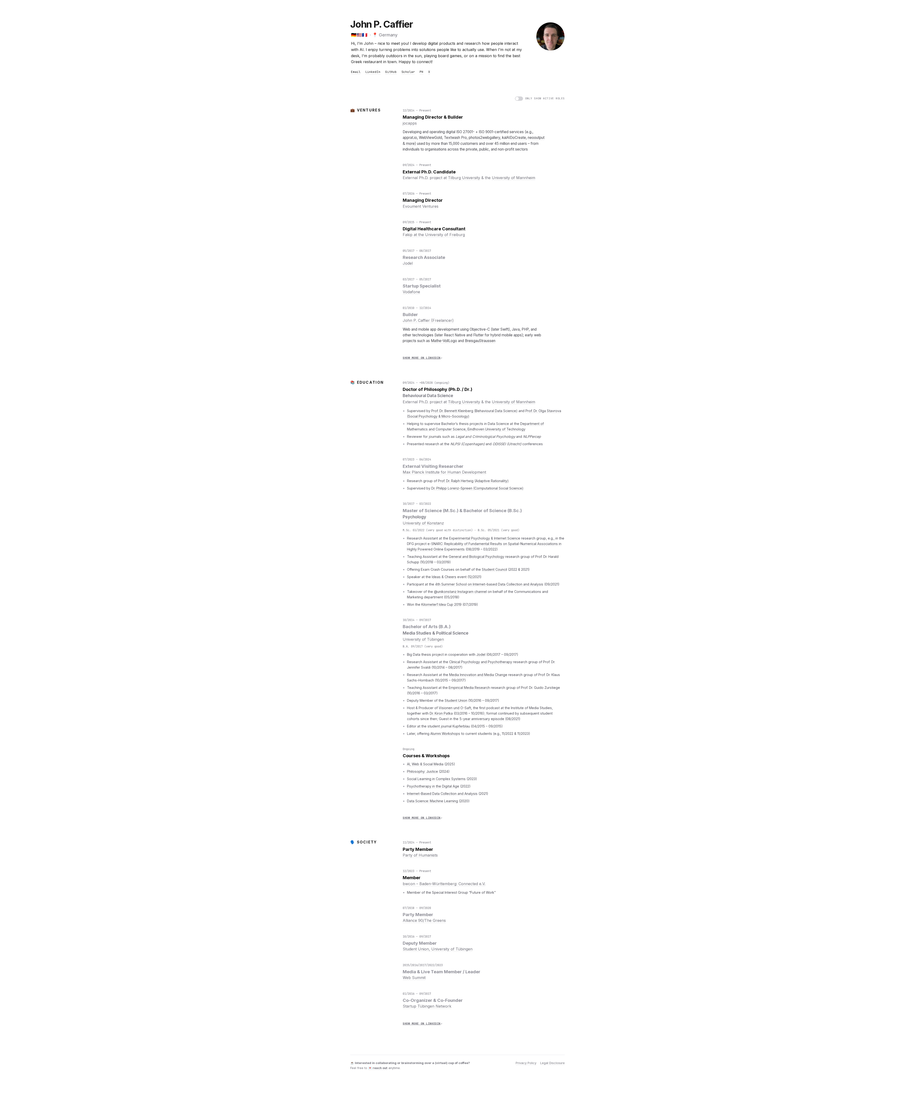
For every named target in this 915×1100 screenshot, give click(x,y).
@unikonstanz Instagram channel (460, 592)
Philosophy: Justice (422, 771)
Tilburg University (464, 177)
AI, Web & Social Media (425, 764)
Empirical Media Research (469, 688)
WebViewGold (430, 137)
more (410, 143)
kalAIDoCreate (514, 137)
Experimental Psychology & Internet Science (484, 538)
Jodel (408, 263)
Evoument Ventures (420, 206)
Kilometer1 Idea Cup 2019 (441, 604)
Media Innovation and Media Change (478, 675)
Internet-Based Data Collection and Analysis (442, 794)
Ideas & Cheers (444, 577)
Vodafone (411, 291)
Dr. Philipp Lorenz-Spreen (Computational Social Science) (477, 488)
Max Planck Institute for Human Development (444, 472)
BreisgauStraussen (480, 340)
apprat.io (410, 137)
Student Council (494, 569)
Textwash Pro (455, 137)
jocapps (410, 123)
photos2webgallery (484, 137)
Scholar (408, 72)
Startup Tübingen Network (427, 1006)
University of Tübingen (423, 639)
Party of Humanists (420, 855)
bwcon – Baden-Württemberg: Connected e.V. (444, 883)
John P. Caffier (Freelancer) (428, 320)
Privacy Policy (526, 1063)
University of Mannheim (513, 177)
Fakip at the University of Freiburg (434, 234)
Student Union (456, 700)
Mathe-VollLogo (444, 340)
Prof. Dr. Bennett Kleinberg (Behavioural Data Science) (474, 411)
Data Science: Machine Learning (432, 801)
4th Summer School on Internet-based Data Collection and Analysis (489, 584)
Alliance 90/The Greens (424, 920)
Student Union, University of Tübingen (438, 949)
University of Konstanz (423, 523)
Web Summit (414, 977)
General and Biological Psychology (476, 557)
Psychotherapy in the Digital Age (433, 786)
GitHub (391, 72)
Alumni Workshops (445, 734)
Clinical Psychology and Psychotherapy (480, 662)
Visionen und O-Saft (455, 708)
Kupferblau (461, 726)
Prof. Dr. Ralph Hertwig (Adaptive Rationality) (473, 481)
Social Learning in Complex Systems (436, 779)
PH (421, 72)
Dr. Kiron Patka (441, 713)
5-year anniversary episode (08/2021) (489, 719)
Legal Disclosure (552, 1063)
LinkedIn (373, 72)
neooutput (536, 137)
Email (356, 72)
